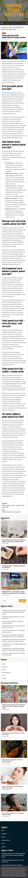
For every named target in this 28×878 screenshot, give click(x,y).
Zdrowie (4, 678)
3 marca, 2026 (5, 736)
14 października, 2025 (7, 789)
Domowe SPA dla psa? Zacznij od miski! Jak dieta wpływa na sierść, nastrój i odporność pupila (13, 540)
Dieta (4, 587)
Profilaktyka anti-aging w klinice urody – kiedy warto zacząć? (13, 617)
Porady (4, 33)
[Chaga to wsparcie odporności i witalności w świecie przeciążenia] (14, 749)
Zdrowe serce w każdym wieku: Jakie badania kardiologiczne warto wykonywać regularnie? (13, 635)
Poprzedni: (13, 505)
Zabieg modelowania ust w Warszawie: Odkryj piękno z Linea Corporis (13, 626)
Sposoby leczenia (6, 672)
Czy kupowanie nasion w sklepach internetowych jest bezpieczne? (13, 566)
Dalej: (11, 511)
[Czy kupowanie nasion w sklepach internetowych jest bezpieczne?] (14, 555)
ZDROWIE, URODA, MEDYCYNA (14, 9)
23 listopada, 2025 (6, 763)
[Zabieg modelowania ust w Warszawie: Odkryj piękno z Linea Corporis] (14, 776)
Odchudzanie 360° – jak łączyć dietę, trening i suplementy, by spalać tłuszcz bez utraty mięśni (13, 592)
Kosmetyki (4, 666)
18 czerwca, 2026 (6, 709)
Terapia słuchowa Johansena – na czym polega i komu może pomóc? (13, 631)
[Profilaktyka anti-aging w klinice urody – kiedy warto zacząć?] (14, 722)
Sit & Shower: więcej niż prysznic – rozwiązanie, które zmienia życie (13, 653)
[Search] (26, 23)
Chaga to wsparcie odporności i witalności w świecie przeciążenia (12, 622)
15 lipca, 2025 (5, 543)
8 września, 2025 (6, 816)
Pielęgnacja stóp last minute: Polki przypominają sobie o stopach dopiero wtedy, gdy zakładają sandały (13, 612)
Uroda (3, 675)
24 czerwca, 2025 (6, 595)
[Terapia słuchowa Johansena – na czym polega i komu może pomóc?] (14, 802)
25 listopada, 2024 (6, 39)
